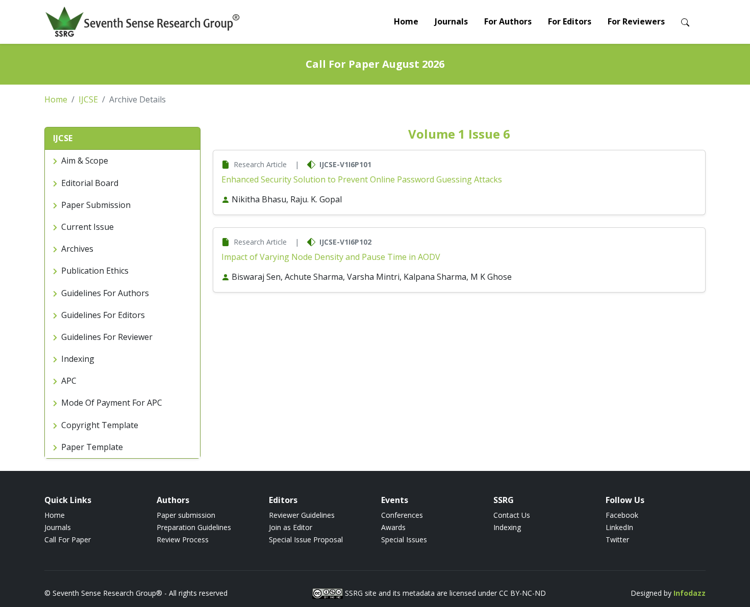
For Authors (508, 21)
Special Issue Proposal (306, 539)
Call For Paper (67, 539)
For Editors (569, 21)
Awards (393, 527)
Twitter (617, 539)
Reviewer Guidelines (302, 515)
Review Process (183, 539)
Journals (451, 21)
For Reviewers (636, 21)
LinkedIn (619, 527)
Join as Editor (290, 527)
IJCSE (88, 99)
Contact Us (511, 515)
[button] (122, 138)
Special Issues (404, 539)
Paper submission (186, 515)
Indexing (507, 527)
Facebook (622, 515)
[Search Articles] (685, 22)
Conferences (402, 515)
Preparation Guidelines (194, 527)
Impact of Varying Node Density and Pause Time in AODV (330, 256)
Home (406, 21)
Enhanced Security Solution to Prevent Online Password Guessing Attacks (361, 179)
